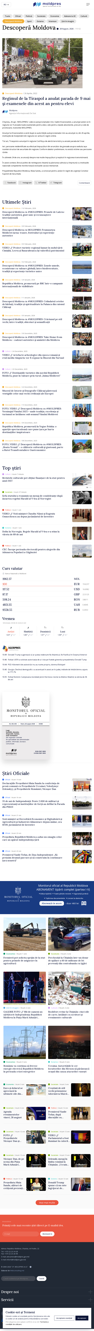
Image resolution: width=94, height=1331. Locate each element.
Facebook (11, 182)
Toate (7, 16)
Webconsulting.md (17, 1270)
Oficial (18, 16)
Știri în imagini (68, 21)
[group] (47, 480)
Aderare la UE (70, 16)
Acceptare (82, 1318)
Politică (29, 16)
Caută (41, 1278)
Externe (40, 21)
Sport (29, 21)
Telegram (57, 182)
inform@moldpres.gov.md (16, 1260)
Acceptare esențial (64, 1318)
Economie (54, 16)
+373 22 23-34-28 (11, 1251)
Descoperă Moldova (29, 27)
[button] (87, 487)
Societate (41, 16)
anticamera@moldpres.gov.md (18, 1257)
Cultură (84, 16)
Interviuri (53, 21)
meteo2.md (22, 623)
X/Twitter (42, 182)
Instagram (27, 182)
